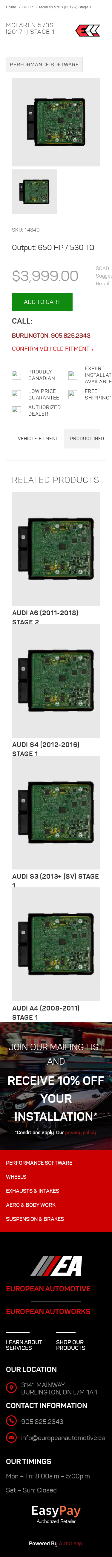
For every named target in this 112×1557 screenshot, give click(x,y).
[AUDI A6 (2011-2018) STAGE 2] (56, 549)
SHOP (27, 6)
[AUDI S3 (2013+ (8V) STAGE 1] (56, 812)
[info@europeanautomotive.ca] (11, 1437)
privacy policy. (81, 1132)
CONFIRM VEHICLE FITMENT (51, 348)
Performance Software (44, 65)
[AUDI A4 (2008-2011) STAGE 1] (56, 944)
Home (11, 6)
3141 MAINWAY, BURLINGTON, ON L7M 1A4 (59, 1388)
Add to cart (42, 301)
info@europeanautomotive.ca (63, 1438)
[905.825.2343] (11, 1420)
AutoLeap (71, 1543)
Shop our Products (70, 1345)
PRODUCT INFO (87, 438)
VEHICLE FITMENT (38, 438)
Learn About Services (24, 1345)
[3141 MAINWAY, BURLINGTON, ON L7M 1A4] (11, 1387)
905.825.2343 (70, 335)
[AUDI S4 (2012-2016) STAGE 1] (56, 681)
